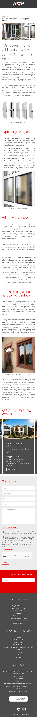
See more (11, 469)
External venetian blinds (18, 618)
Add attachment (10, 527)
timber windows (9, 234)
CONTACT (18, 652)
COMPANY (18, 637)
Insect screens (18, 623)
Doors (18, 613)
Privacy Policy (12, 544)
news (18, 657)
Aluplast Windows (18, 606)
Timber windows (18, 611)
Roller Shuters (18, 616)
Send (5, 563)
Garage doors (18, 621)
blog (3, 17)
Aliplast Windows (18, 608)
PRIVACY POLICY (18, 645)
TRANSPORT (18, 640)
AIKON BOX (18, 642)
